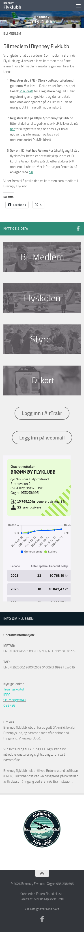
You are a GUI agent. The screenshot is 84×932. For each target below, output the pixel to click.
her (12, 129)
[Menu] (78, 5)
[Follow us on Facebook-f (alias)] (78, 228)
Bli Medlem (42, 257)
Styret (42, 339)
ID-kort (42, 380)
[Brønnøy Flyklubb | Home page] (15, 5)
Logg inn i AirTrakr (42, 413)
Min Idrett (26, 91)
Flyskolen (42, 298)
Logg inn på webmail (42, 438)
